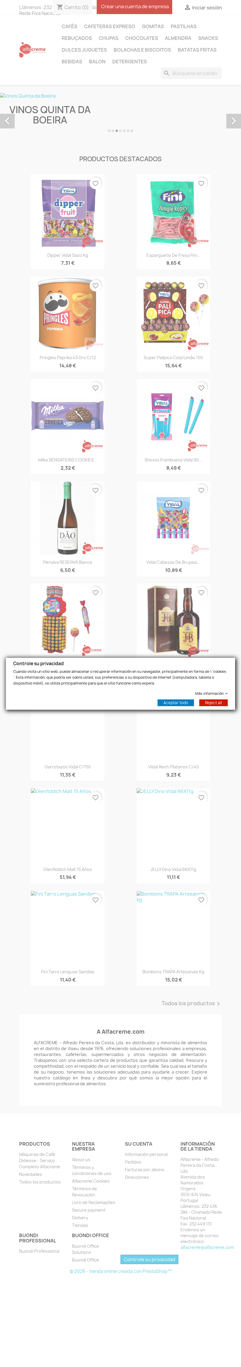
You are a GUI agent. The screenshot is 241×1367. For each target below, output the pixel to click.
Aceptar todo (175, 702)
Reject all (213, 702)
